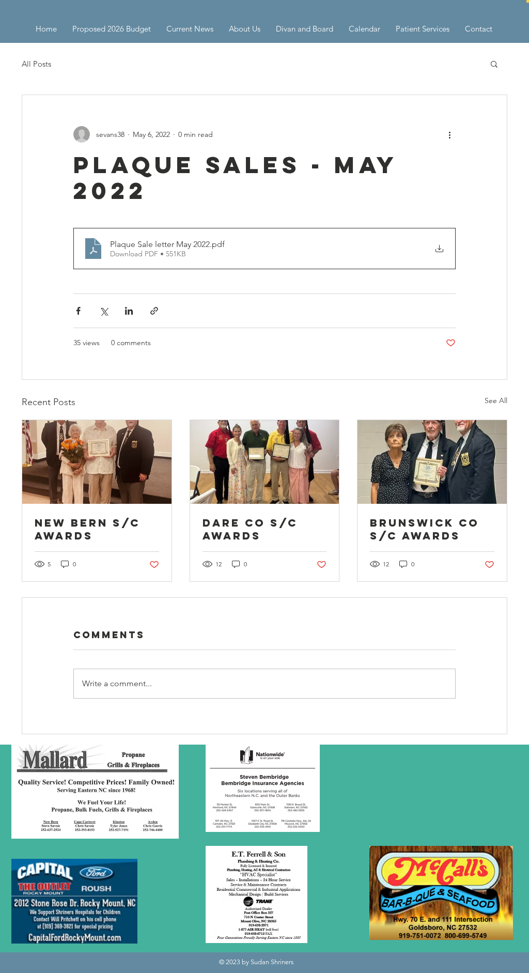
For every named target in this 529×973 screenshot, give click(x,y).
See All (496, 400)
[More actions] (449, 134)
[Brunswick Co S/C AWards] (432, 462)
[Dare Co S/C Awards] (264, 462)
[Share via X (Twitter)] (103, 311)
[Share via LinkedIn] (129, 311)
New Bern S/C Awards (87, 529)
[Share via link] (154, 311)
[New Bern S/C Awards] (97, 462)
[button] (527, 1)
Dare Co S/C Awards (250, 529)
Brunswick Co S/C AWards (424, 529)
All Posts (36, 64)
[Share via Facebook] (78, 311)
